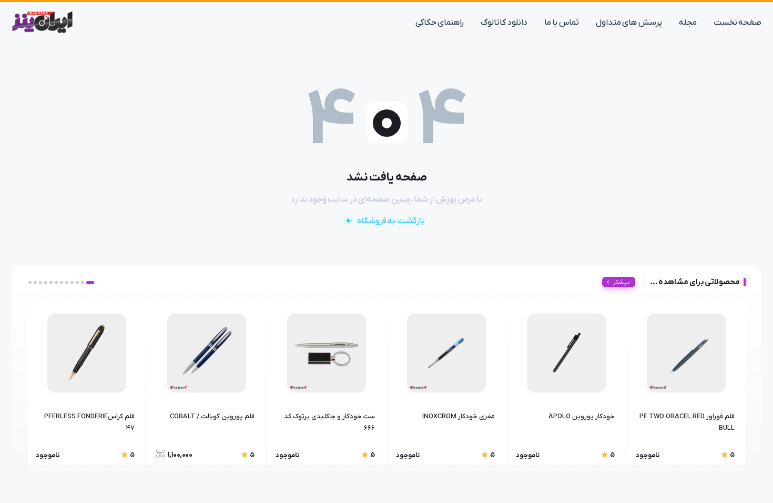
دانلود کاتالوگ (504, 22)
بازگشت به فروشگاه (391, 221)
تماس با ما (561, 22)
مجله (688, 22)
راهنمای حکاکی (439, 22)
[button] (90, 282)
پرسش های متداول (629, 22)
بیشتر (621, 282)
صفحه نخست (738, 22)
